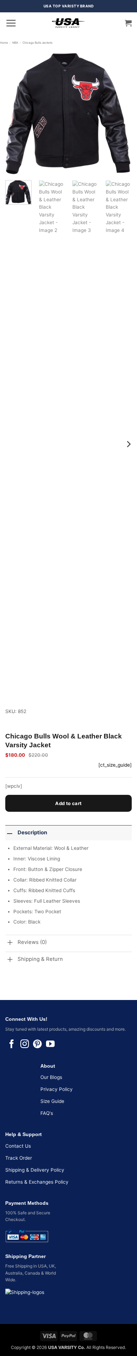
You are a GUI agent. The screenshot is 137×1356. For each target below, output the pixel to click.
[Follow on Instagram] (24, 1044)
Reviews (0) (32, 942)
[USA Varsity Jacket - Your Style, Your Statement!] (68, 22)
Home (4, 42)
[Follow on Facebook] (11, 1044)
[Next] (120, 111)
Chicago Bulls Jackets (37, 42)
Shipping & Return (40, 959)
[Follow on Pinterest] (37, 1044)
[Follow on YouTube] (50, 1044)
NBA (15, 42)
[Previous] (16, 111)
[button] (11, 23)
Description (32, 832)
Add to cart (68, 803)
